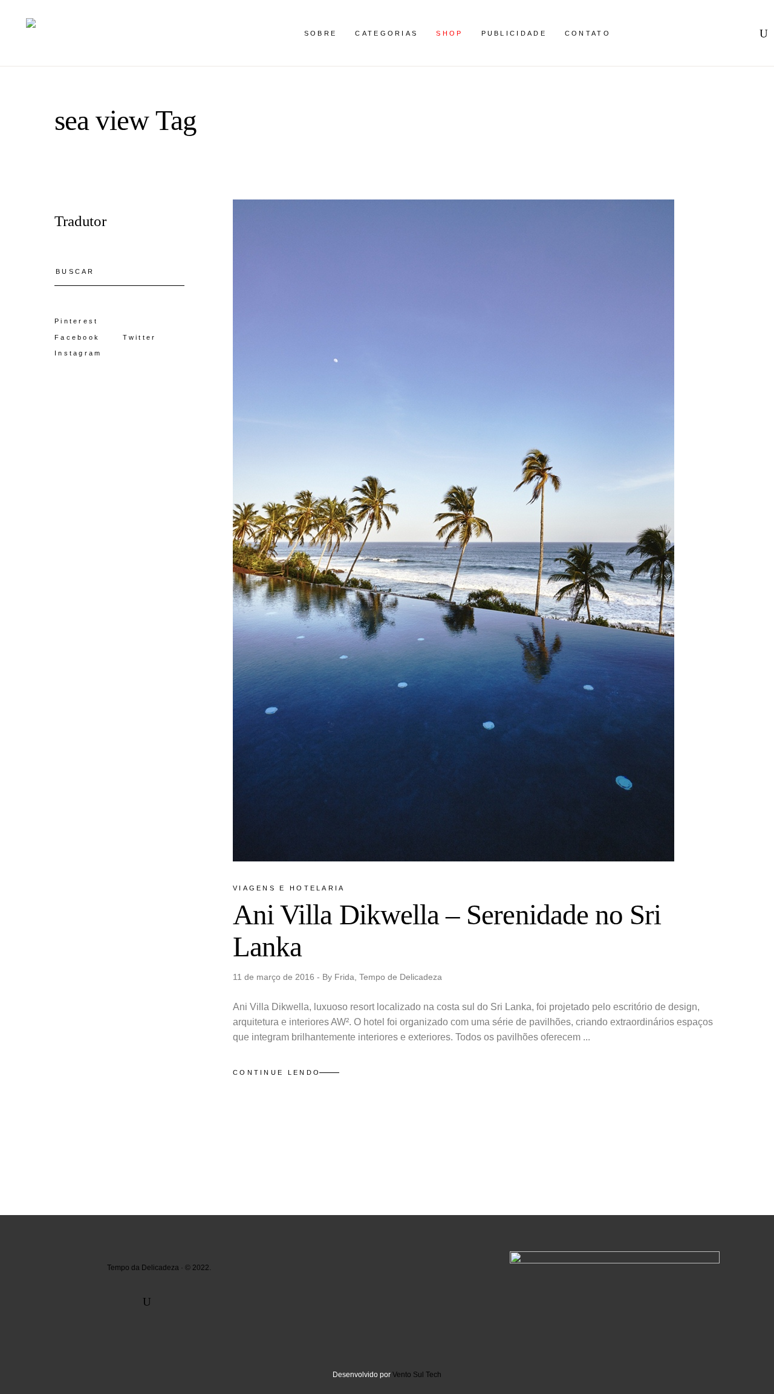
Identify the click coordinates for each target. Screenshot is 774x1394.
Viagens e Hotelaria (289, 888)
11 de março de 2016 (275, 977)
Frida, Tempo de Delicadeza (388, 977)
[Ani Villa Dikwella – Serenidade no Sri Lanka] (453, 530)
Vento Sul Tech (416, 1374)
